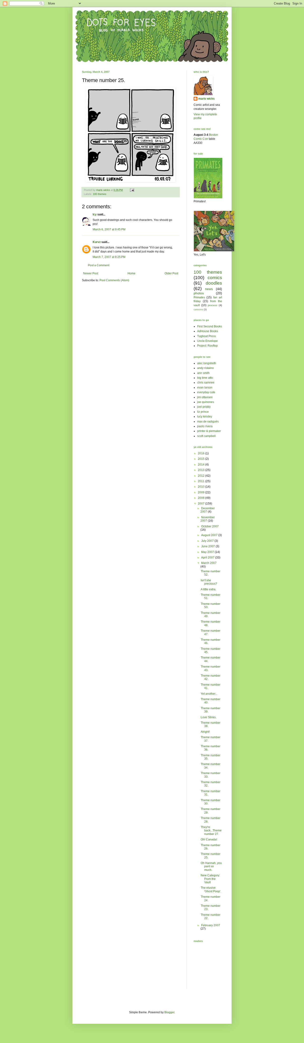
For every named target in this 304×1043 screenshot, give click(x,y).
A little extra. (208, 589)
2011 (201, 481)
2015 (201, 459)
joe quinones (205, 402)
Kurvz (97, 242)
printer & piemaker (209, 431)
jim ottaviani (205, 397)
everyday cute (206, 392)
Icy (95, 214)
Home (131, 273)
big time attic (205, 377)
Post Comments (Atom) (114, 280)
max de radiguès (208, 421)
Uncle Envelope (207, 341)
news (209, 289)
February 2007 (210, 925)
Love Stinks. (208, 717)
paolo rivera (205, 426)
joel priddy (204, 406)
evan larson (204, 387)
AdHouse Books (207, 331)
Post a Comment (98, 265)
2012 (201, 475)
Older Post (171, 273)
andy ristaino (205, 368)
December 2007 (207, 510)
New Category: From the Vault (210, 879)
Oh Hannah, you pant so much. (211, 866)
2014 (201, 464)
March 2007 (209, 563)
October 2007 (210, 526)
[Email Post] (132, 190)
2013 (201, 470)
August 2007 (209, 535)
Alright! (205, 731)
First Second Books (209, 326)
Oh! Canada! (209, 839)
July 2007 (207, 541)
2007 (201, 503)
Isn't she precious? (209, 582)
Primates (199, 297)
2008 (201, 498)
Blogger (169, 1012)
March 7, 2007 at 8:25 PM (109, 257)
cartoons (198, 309)
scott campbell (206, 436)
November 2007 (207, 519)
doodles (214, 283)
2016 (201, 453)
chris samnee (205, 382)
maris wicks (206, 98)
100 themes (99, 194)
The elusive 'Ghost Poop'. (211, 889)
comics (215, 277)
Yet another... (209, 693)
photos (199, 293)
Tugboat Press (206, 336)
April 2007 (208, 557)
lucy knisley (204, 416)
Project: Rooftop (207, 345)
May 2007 (208, 552)
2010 (201, 486)
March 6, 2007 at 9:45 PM (109, 229)
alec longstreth (206, 363)
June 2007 (208, 546)
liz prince (203, 411)
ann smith (203, 373)
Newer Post (90, 273)
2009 (201, 492)
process (212, 305)
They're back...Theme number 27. (211, 830)
